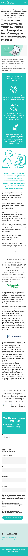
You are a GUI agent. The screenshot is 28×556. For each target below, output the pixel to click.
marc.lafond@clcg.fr (14, 427)
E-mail (5, 476)
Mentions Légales (14, 553)
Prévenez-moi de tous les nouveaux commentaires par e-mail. (12, 505)
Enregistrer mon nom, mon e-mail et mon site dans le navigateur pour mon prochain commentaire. (13, 497)
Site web (5, 486)
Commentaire (7, 455)
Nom (4, 466)
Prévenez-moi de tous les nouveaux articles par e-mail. (12, 512)
